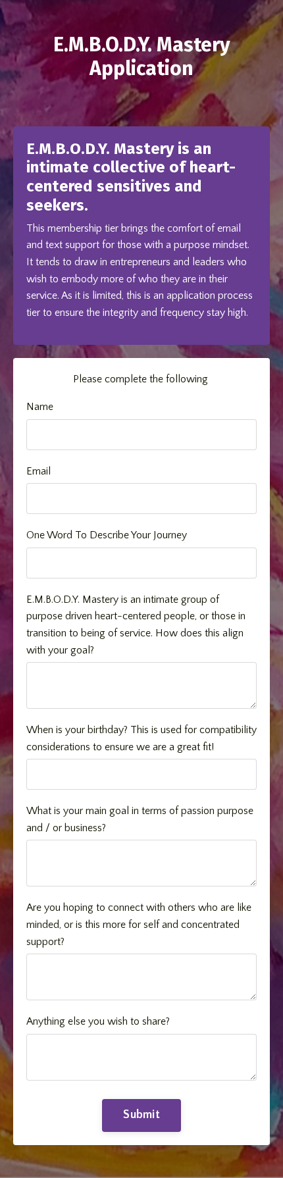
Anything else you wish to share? (98, 1021)
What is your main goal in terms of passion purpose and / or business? (139, 819)
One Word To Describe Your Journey (106, 535)
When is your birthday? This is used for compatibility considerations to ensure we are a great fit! (141, 738)
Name (39, 407)
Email (38, 471)
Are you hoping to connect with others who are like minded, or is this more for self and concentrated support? (138, 924)
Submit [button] (141, 1114)
